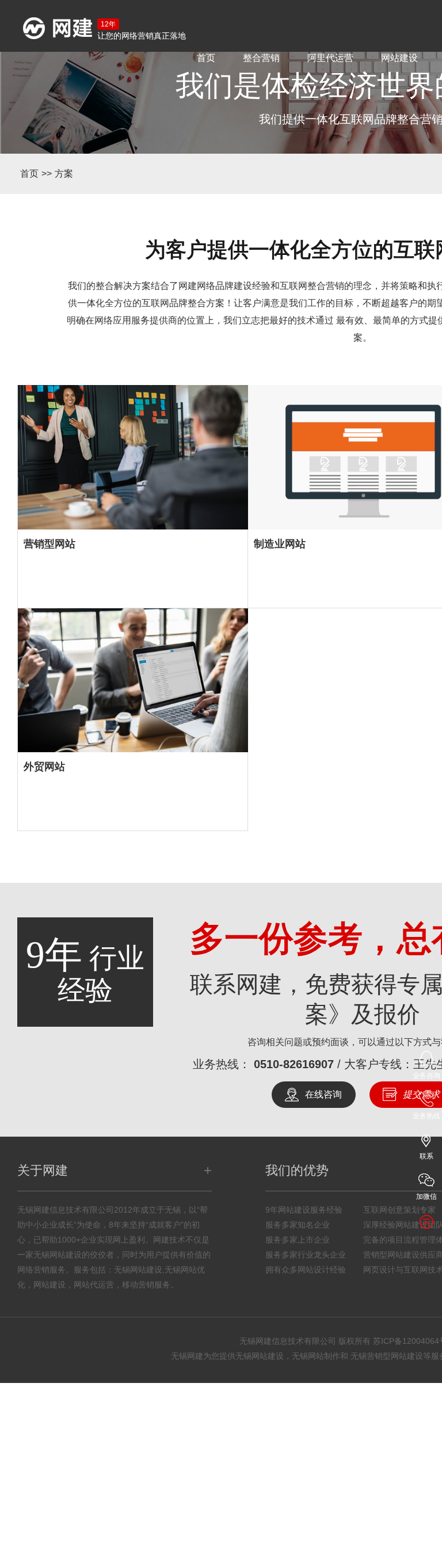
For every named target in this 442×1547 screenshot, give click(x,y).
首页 (206, 58)
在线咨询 (323, 1228)
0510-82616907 (294, 1197)
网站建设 (399, 58)
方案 (64, 173)
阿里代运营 (330, 58)
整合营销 (261, 58)
